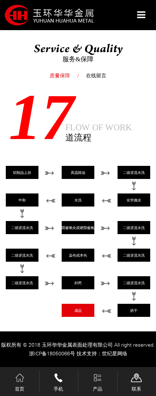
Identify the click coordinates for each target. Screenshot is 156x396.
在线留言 (96, 75)
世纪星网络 (114, 353)
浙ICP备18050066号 (53, 353)
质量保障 (60, 75)
